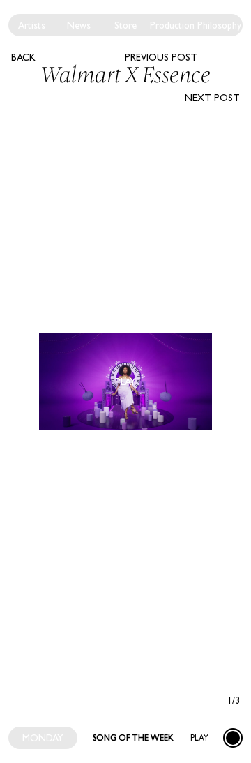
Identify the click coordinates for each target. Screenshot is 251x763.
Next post (212, 97)
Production (172, 25)
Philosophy (219, 25)
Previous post (161, 57)
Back (23, 57)
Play (199, 738)
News (79, 25)
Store (125, 25)
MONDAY (42, 737)
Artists (31, 25)
